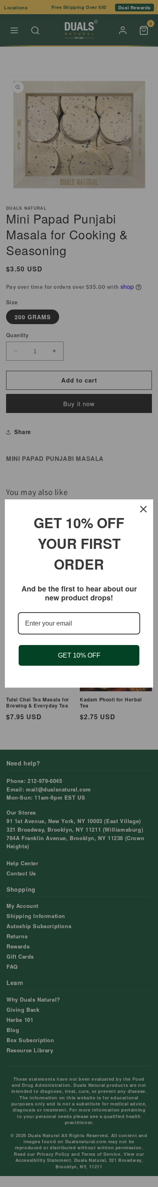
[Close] (143, 509)
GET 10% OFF (79, 655)
